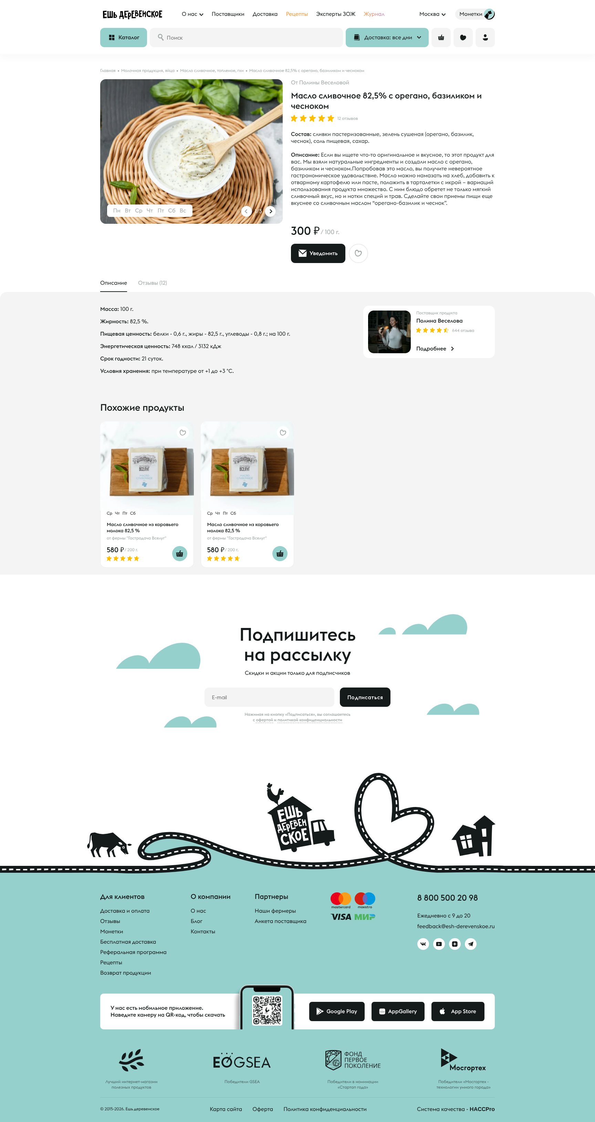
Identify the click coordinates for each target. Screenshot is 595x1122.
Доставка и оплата (125, 911)
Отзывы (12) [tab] (152, 283)
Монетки (111, 932)
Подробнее (431, 349)
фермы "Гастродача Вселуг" (139, 538)
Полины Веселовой (324, 83)
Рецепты (111, 963)
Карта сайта (226, 1109)
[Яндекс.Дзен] (455, 944)
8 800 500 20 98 (447, 897)
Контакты (203, 932)
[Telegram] (471, 944)
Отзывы (110, 921)
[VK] (423, 944)
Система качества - (456, 1109)
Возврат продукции (125, 973)
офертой (264, 719)
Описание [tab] (113, 283)
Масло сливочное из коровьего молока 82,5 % (142, 527)
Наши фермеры (275, 911)
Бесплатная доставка (128, 942)
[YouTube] (439, 944)
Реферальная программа (133, 952)
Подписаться (365, 697)
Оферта (262, 1109)
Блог (196, 921)
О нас (198, 911)
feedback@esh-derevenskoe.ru (456, 926)
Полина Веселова (439, 321)
